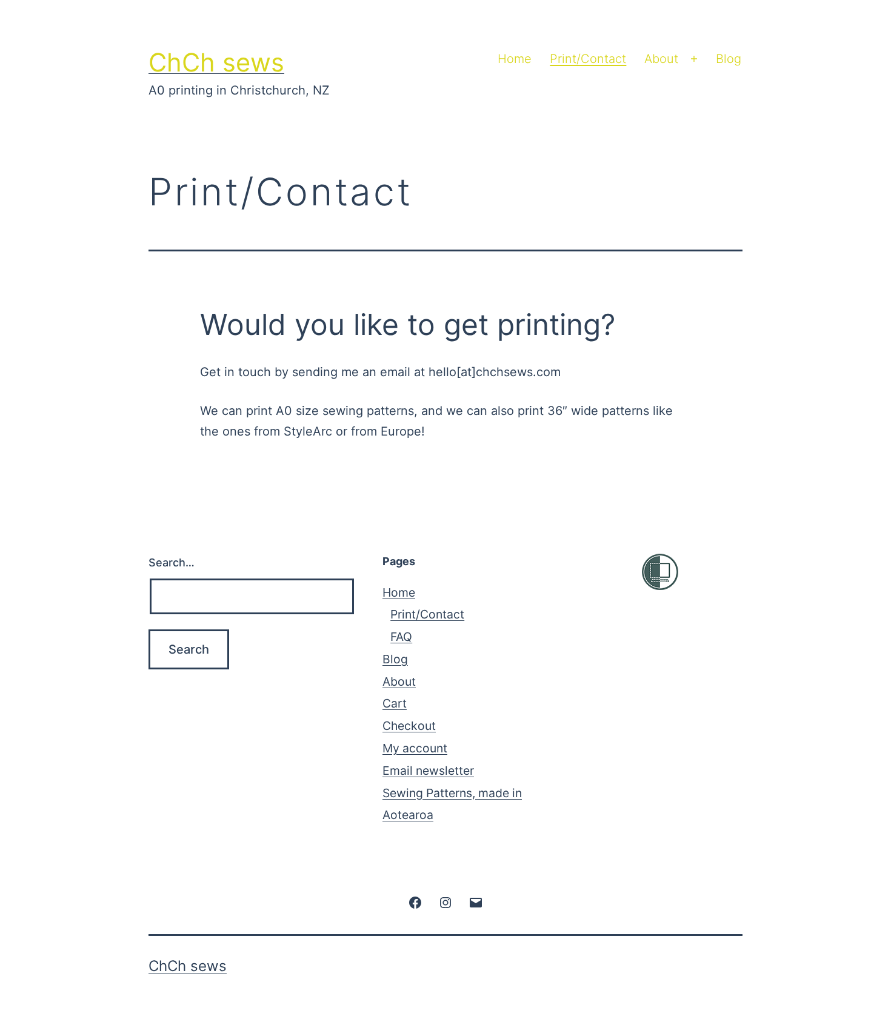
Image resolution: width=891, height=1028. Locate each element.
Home (515, 58)
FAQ (401, 636)
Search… (171, 562)
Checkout (409, 725)
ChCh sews (216, 62)
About (661, 58)
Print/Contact (588, 58)
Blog (728, 58)
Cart (394, 703)
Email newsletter (428, 770)
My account (414, 748)
